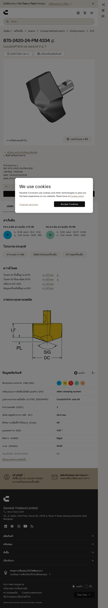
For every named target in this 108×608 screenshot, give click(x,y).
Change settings (29, 204)
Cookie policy (77, 196)
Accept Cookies (69, 204)
